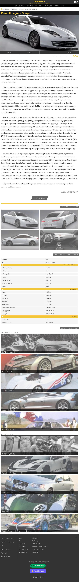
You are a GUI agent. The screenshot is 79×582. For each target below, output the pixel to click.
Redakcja (35, 541)
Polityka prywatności (40, 546)
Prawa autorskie (38, 549)
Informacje (36, 543)
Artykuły (48, 6)
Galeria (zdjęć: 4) (69, 206)
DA (40, 6)
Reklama (35, 552)
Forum (56, 6)
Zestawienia (23, 549)
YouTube (22, 546)
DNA (3, 546)
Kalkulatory (23, 552)
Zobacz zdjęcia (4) (68, 49)
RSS (20, 538)
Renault (21, 9)
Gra (62, 6)
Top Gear (6, 557)
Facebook (22, 543)
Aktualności (20, 6)
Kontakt (34, 538)
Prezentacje (32, 6)
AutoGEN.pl (6, 9)
